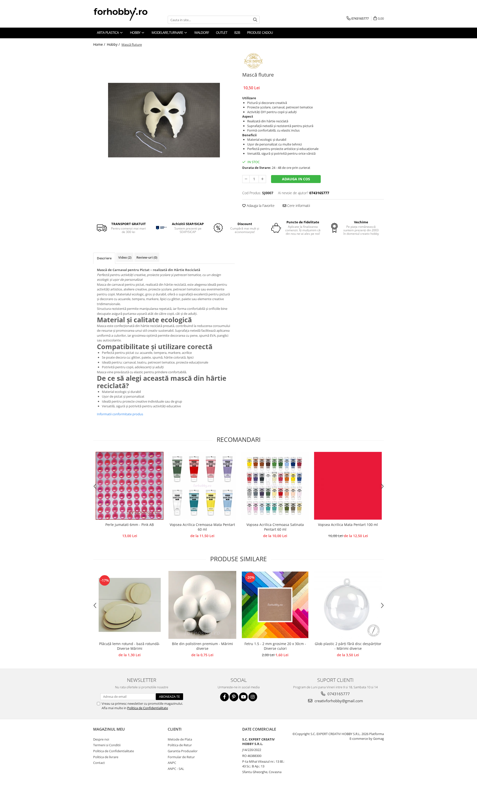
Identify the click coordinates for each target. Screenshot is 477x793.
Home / (99, 44)
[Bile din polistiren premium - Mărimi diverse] (202, 605)
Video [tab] (124, 257)
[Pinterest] (234, 697)
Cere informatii (298, 205)
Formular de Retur (181, 757)
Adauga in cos (296, 179)
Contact (99, 762)
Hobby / (114, 44)
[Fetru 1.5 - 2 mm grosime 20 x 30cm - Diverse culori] (275, 605)
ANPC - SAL (176, 768)
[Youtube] (243, 697)
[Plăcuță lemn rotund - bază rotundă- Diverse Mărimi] (129, 605)
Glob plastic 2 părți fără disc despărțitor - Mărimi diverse (348, 646)
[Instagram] (252, 697)
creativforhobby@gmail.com (338, 700)
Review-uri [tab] (146, 257)
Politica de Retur (180, 745)
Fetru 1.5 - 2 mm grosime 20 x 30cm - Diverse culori (275, 646)
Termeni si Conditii (106, 745)
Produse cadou (260, 32)
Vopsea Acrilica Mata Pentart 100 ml (348, 524)
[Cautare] (255, 20)
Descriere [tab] (104, 258)
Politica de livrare (105, 757)
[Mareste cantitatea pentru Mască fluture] (262, 179)
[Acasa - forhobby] (125, 14)
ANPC (172, 762)
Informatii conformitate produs (120, 414)
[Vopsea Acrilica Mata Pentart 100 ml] (348, 486)
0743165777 (338, 693)
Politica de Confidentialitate (147, 708)
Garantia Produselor (183, 751)
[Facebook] (224, 697)
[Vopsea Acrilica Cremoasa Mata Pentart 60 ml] (202, 486)
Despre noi (101, 739)
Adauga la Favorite (260, 205)
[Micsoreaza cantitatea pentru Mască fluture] (246, 179)
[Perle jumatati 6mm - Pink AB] (129, 486)
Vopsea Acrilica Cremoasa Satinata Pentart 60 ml (275, 527)
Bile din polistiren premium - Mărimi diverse (202, 646)
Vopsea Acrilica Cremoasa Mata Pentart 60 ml (202, 527)
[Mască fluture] (164, 120)
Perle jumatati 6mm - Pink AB (129, 524)
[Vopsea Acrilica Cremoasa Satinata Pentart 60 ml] (275, 486)
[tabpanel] (164, 120)
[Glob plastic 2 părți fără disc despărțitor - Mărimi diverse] (348, 605)
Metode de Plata (180, 739)
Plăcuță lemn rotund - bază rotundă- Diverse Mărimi (129, 646)
